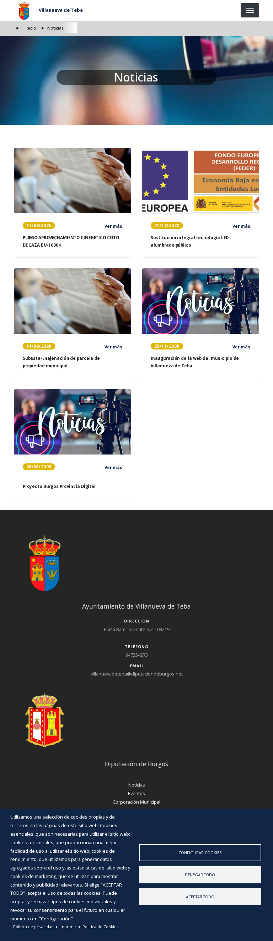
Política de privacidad (33, 926)
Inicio (31, 28)
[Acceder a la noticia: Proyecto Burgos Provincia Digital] (72, 421)
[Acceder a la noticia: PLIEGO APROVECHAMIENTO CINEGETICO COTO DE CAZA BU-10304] (72, 180)
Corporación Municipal (136, 802)
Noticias (136, 785)
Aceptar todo (200, 896)
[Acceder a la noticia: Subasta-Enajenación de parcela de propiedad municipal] (72, 301)
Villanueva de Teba (61, 10)
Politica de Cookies (100, 926)
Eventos (136, 793)
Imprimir (67, 926)
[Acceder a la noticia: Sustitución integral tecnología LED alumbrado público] (200, 180)
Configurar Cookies (199, 852)
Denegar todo (200, 874)
